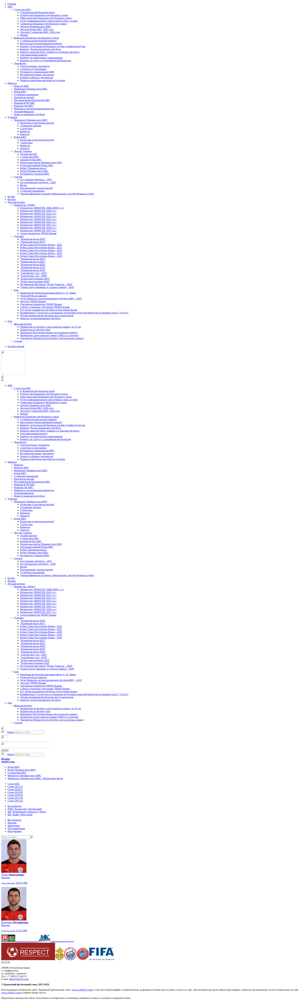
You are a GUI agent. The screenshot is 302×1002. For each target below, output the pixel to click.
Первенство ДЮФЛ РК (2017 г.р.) (38, 230)
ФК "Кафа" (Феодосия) (20, 814)
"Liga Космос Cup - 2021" (33, 273)
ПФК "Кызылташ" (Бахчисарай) (25, 809)
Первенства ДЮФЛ (24, 205)
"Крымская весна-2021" (33, 261)
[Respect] (28, 959)
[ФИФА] (101, 959)
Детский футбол (16, 202)
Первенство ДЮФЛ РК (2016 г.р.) (38, 227)
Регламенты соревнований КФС (37, 72)
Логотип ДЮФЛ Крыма (33, 301)
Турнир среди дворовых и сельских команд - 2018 (47, 287)
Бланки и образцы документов (36, 77)
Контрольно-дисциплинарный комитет (41, 43)
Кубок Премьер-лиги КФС (34, 171)
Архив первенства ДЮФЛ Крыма (38, 233)
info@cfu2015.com (18, 979)
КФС (10, 6)
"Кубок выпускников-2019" (35, 278)
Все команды (15, 806)
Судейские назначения (26, 94)
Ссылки (18, 176)
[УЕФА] (83, 959)
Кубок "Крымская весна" (33, 168)
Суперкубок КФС (29, 157)
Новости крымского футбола (29, 114)
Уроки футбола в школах (33, 295)
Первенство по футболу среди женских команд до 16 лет (50, 327)
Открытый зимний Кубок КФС (37, 165)
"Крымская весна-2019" (33, 267)
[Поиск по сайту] (2, 728)
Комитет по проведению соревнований (41, 57)
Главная (12, 4)
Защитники (14, 825)
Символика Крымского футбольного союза (43, 23)
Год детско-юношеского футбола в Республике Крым (48, 310)
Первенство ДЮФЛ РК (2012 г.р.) (38, 216)
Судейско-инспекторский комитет (38, 40)
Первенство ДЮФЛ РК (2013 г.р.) (38, 219)
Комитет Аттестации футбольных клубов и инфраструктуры (52, 46)
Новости (12, 83)
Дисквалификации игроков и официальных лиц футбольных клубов (57, 193)
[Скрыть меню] (2, 750)
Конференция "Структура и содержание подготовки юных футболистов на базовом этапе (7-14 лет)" (74, 312)
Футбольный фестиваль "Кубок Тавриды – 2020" (46, 284)
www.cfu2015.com (82, 989)
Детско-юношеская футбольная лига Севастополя (46, 315)
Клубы (11, 196)
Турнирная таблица (30, 125)
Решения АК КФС (24, 106)
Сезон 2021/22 (15, 786)
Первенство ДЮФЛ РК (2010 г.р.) (38, 210)
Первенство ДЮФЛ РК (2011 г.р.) (38, 213)
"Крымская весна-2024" (33, 239)
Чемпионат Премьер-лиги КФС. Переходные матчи (35, 778)
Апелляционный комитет (34, 55)
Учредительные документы (35, 66)
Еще (16, 290)
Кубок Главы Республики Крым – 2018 (41, 256)
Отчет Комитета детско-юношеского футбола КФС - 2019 (51, 298)
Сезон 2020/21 (15, 789)
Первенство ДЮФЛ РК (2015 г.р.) (38, 225)
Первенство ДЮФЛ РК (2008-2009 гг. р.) (42, 208)
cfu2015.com (8, 761)
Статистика (26, 128)
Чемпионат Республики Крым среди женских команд (49, 332)
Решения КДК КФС (24, 103)
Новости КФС (21, 86)
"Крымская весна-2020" (33, 264)
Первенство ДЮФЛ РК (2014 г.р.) (38, 222)
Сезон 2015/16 (15, 800)
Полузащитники (16, 828)
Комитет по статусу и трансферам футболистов (45, 60)
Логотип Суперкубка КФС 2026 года (40, 32)
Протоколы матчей (24, 97)
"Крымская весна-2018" (33, 270)
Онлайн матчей (28, 154)
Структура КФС (22, 9)
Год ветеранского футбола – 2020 (38, 182)
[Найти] (31, 837)
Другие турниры (23, 151)
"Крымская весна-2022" (33, 259)
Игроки (12, 199)
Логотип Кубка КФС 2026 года (36, 29)
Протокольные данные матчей (36, 188)
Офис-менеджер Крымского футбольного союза (46, 18)
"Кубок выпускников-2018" (35, 281)
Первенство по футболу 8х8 (35, 329)
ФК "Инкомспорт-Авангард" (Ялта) (27, 811)
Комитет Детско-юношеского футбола (40, 49)
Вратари (12, 822)
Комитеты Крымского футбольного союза (36, 38)
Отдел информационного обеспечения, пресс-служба (48, 21)
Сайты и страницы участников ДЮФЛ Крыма (45, 307)
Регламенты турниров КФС (35, 174)
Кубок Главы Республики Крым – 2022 (41, 244)
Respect (24, 35)
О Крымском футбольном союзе (37, 12)
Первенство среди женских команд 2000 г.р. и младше (49, 335)
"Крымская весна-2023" (33, 242)
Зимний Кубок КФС (31, 159)
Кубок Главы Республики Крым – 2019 (41, 253)
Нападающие (15, 831)
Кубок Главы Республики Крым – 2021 (41, 247)
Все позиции (14, 820)
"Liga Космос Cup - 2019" (33, 276)
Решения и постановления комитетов (34, 108)
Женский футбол (23, 324)
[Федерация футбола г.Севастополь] (70, 959)
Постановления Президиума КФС (32, 100)
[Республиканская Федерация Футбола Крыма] (59, 959)
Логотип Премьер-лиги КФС (35, 26)
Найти (10, 732)
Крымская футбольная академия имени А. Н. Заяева (48, 293)
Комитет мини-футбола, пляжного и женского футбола (49, 52)
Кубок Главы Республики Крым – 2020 (41, 250)
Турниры (12, 117)
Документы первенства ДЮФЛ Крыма (41, 304)
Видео (23, 185)
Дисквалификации (24, 111)
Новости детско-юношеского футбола (40, 318)
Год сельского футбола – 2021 (36, 179)
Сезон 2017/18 (15, 798)
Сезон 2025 (14, 783)
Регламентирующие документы (37, 74)
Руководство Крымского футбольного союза (44, 15)
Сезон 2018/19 (15, 795)
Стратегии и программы (33, 69)
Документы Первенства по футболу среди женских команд (52, 338)
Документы (20, 63)
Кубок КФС (20, 91)
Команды (25, 131)
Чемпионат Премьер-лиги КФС (31, 89)
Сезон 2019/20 (15, 792)
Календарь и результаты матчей (37, 123)
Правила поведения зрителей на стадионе (42, 80)
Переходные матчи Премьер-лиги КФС (41, 162)
